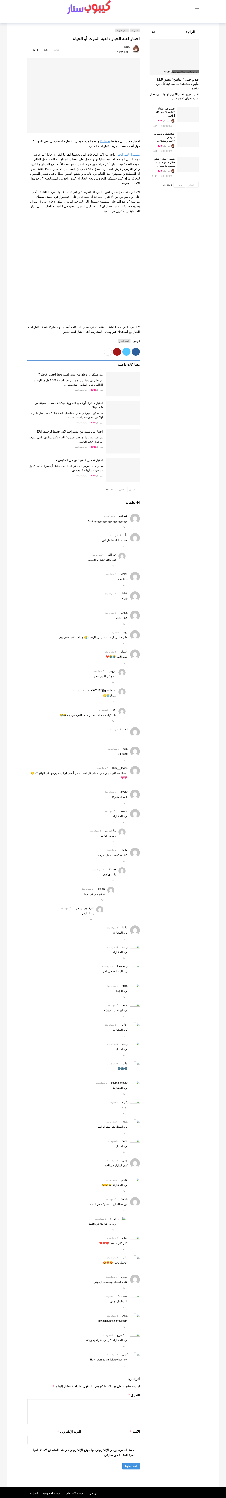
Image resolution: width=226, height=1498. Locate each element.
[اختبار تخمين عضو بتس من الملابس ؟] (123, 470)
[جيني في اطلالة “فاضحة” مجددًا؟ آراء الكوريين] (188, 114)
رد (124, 526)
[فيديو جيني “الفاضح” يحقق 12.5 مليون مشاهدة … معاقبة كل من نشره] (174, 57)
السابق (132, 489)
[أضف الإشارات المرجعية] (28, 49)
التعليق (134, 1395)
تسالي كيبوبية (122, 30)
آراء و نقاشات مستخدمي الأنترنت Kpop (184, 71)
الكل (153, 31)
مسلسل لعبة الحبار (128, 154)
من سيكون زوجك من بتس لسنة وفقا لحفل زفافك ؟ (70, 374)
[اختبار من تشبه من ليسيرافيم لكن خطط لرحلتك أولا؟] (123, 441)
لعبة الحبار (124, 341)
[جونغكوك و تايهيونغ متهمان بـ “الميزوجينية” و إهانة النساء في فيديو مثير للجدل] (188, 139)
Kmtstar (105, 141)
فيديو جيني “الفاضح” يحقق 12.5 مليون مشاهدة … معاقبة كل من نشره (177, 83)
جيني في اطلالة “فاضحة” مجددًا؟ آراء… (165, 112)
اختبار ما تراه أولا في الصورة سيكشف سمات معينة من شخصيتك (69, 405)
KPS (127, 47)
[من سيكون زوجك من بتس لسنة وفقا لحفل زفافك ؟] (123, 384)
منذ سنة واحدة (81, 389)
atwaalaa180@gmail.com (112, 1320)
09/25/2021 (123, 52)
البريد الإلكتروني (69, 1431)
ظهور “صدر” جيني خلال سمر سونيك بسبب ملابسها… (164, 162)
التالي (121, 489)
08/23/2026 (166, 125)
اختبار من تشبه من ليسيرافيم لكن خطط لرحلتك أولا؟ (70, 431)
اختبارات (135, 30)
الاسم (135, 1431)
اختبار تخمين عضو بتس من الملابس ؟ (79, 460)
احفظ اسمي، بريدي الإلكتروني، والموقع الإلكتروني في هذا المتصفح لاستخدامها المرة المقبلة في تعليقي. (84, 1452)
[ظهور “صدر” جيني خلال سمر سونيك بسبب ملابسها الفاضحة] (188, 164)
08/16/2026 (166, 175)
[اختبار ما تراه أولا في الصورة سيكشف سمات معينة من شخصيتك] (123, 413)
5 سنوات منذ (109, 515)
